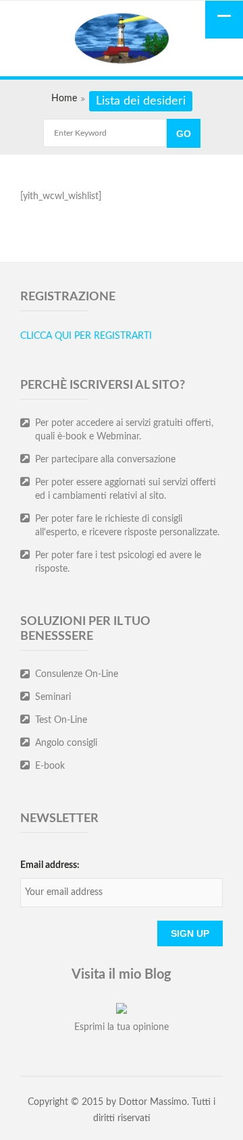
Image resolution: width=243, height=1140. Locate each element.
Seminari (53, 697)
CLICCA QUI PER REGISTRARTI (86, 336)
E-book (50, 766)
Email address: (50, 865)
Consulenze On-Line (76, 674)
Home (64, 98)
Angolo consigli (66, 743)
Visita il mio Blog (121, 974)
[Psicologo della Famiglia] (121, 40)
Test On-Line (61, 720)
